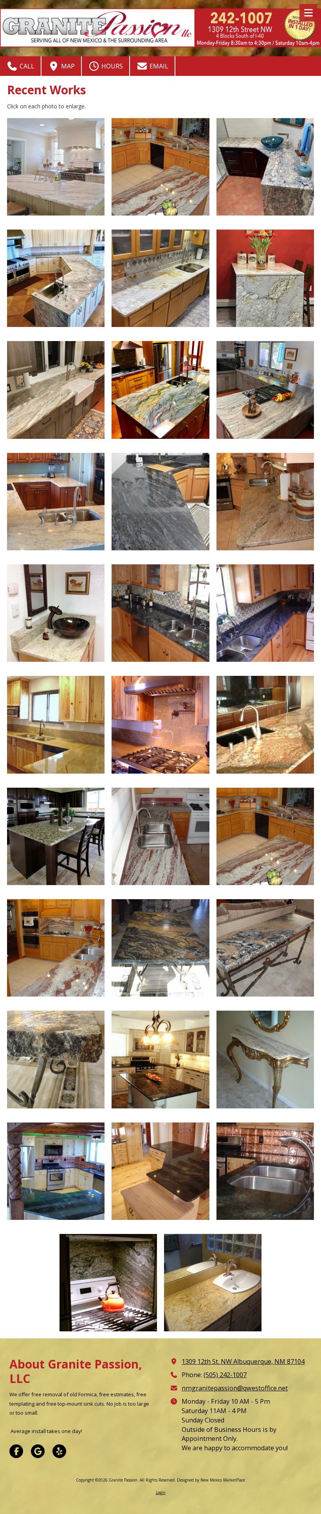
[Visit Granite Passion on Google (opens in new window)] (38, 1451)
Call (26, 66)
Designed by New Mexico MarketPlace (211, 1480)
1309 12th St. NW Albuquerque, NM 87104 (243, 1361)
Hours (111, 66)
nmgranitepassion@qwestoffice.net (235, 1388)
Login (161, 1492)
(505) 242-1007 (225, 1374)
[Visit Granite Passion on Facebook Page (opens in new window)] (16, 1451)
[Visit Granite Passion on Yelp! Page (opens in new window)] (59, 1451)
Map (67, 66)
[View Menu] (308, 13)
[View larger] (56, 167)
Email (158, 66)
